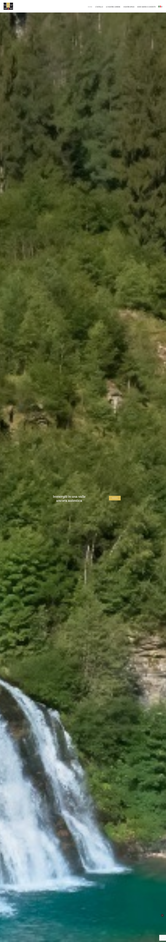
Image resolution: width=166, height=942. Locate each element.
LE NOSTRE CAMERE (113, 7)
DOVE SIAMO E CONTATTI (146, 7)
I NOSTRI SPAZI (128, 7)
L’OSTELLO (99, 7)
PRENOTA (115, 498)
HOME (90, 7)
